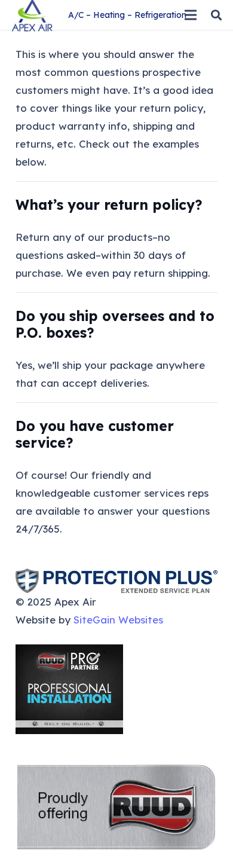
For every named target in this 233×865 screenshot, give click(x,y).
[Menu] (190, 15)
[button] (216, 15)
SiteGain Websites (118, 619)
